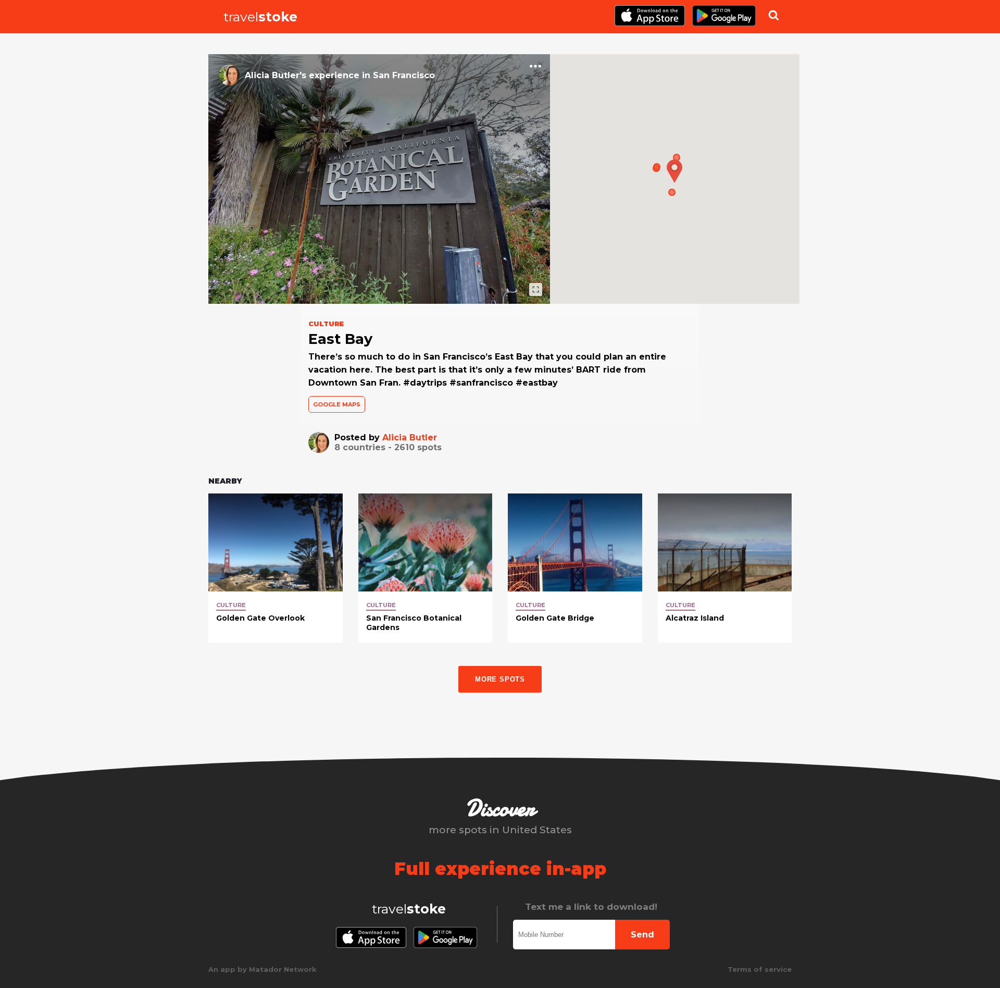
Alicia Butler (409, 437)
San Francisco (404, 75)
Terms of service (760, 969)
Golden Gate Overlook (260, 618)
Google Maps (336, 404)
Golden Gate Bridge (555, 618)
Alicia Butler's (275, 75)
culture (231, 605)
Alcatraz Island (695, 618)
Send (642, 935)
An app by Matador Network (262, 969)
